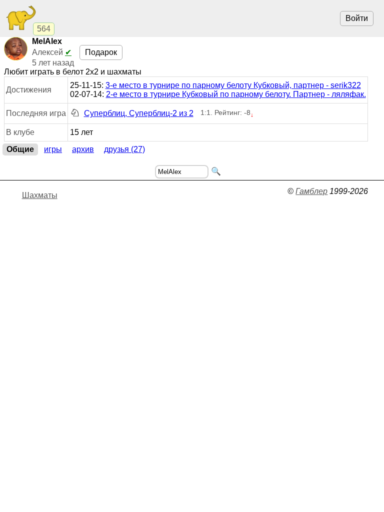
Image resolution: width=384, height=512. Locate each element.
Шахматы (40, 195)
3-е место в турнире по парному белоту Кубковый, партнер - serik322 (233, 85)
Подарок (101, 52)
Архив (83, 149)
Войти (357, 18)
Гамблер (312, 191)
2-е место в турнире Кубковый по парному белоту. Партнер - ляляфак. (236, 94)
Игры (53, 149)
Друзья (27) (124, 149)
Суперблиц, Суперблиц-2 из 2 (139, 113)
